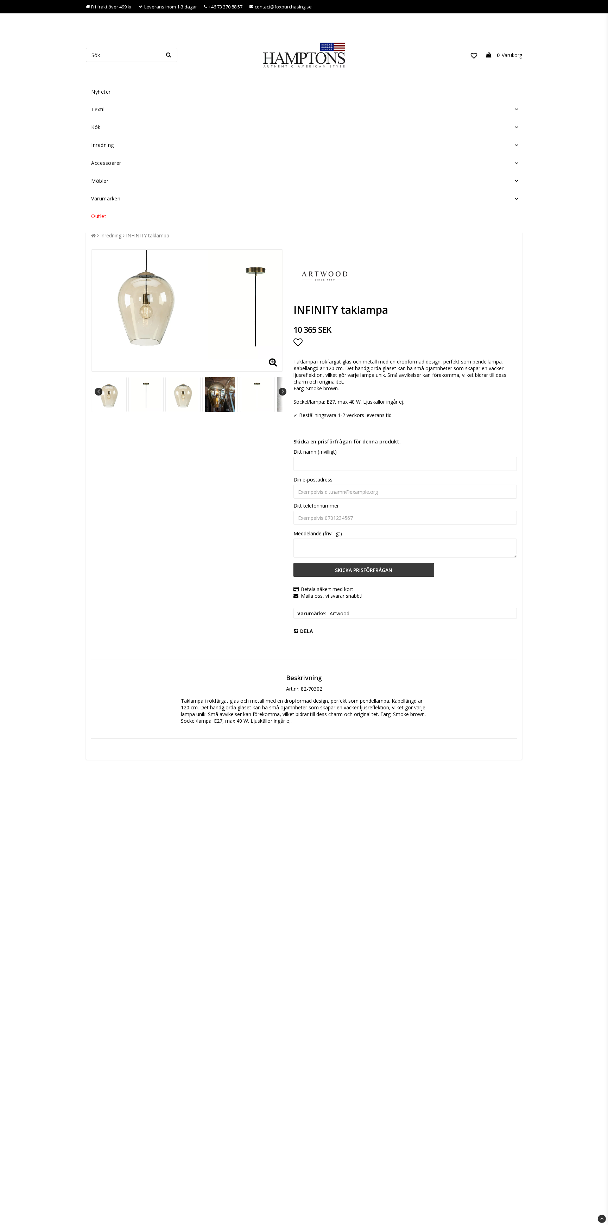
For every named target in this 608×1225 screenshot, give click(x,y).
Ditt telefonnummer (316, 505)
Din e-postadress (312, 479)
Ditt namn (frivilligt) (315, 451)
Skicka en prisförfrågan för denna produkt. (347, 441)
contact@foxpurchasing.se (283, 7)
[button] (474, 55)
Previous (98, 392)
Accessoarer (106, 163)
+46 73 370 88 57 (225, 7)
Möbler (99, 181)
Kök (96, 127)
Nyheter (101, 91)
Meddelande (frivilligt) (317, 533)
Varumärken (105, 198)
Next (282, 392)
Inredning (102, 145)
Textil (97, 109)
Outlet (98, 216)
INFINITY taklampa (147, 235)
